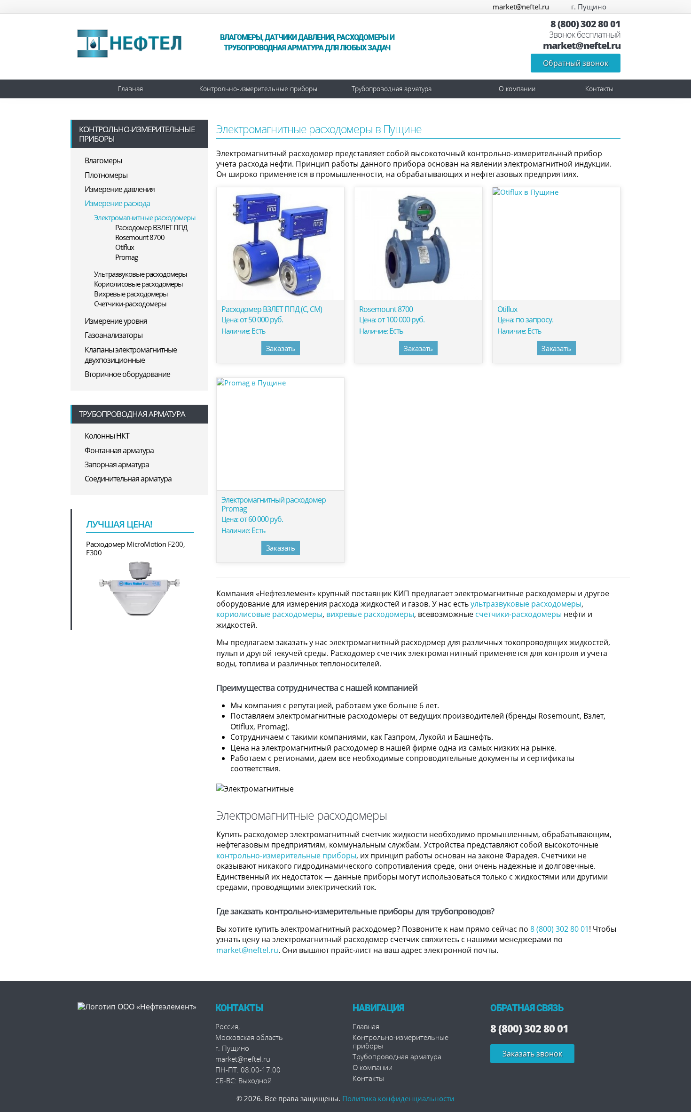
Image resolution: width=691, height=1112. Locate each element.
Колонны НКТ (107, 436)
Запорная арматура (117, 464)
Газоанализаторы (113, 335)
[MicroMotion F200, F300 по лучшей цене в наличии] (140, 588)
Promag (126, 257)
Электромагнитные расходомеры (145, 217)
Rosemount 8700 (140, 237)
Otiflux (124, 247)
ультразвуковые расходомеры (526, 604)
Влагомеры (103, 160)
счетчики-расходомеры (518, 614)
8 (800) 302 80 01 (585, 24)
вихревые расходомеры (370, 614)
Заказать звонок (532, 1053)
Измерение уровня (116, 321)
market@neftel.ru (521, 6)
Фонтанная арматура (119, 450)
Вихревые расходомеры (131, 293)
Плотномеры (106, 175)
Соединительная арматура (128, 478)
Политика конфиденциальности (398, 1098)
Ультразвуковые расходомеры (140, 274)
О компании (517, 88)
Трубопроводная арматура (392, 88)
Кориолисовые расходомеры (138, 283)
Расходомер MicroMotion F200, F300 (135, 548)
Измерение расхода (117, 203)
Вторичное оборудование (127, 374)
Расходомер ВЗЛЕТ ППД (151, 227)
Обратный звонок (575, 63)
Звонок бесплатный (584, 35)
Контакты (599, 88)
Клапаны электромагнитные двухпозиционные (131, 354)
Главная (130, 88)
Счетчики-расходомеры (130, 303)
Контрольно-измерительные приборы (258, 88)
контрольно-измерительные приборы (286, 855)
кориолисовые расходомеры (269, 614)
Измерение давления (120, 189)
